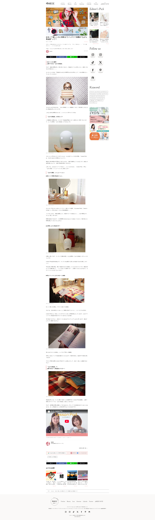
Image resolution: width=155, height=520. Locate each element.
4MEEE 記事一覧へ (83, 448)
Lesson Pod (66, 434)
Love (73, 501)
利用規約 (50, 508)
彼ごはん (92, 100)
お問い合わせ (78, 506)
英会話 (55, 456)
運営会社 (87, 508)
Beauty (69, 501)
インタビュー (93, 102)
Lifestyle (85, 501)
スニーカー (102, 98)
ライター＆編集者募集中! (101, 508)
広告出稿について (85, 506)
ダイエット (105, 91)
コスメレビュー (94, 98)
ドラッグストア (101, 96)
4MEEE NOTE (99, 501)
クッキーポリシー (71, 508)
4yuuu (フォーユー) (93, 508)
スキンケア (93, 96)
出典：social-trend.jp (50, 205)
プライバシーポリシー (63, 508)
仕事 (50, 456)
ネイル (99, 91)
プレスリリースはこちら (71, 506)
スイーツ (92, 91)
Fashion (63, 501)
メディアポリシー (55, 508)
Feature (91, 501)
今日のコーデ (100, 100)
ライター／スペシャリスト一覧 (80, 508)
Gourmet (79, 501)
